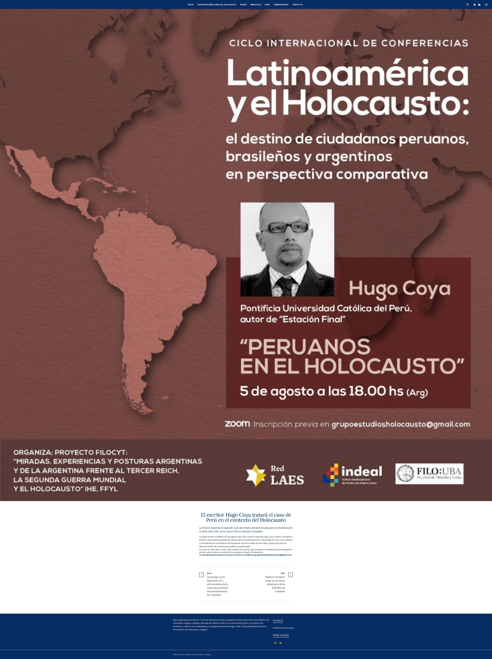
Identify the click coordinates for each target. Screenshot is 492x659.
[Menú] (486, 5)
